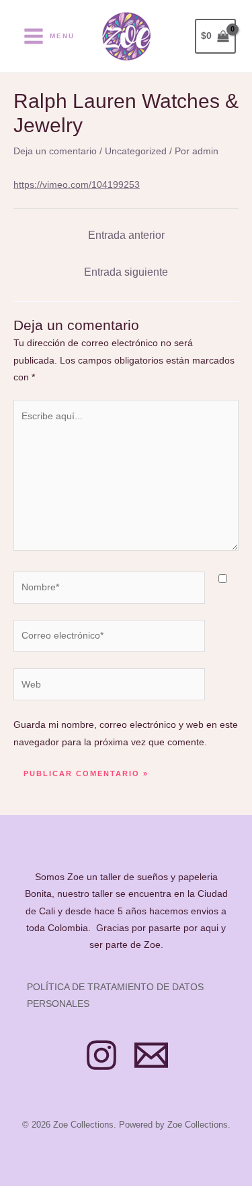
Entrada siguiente (126, 272)
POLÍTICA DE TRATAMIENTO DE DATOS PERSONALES (115, 995)
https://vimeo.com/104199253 (76, 184)
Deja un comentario (55, 151)
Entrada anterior (126, 235)
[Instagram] (101, 1055)
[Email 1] (151, 1055)
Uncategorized (136, 151)
